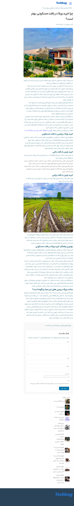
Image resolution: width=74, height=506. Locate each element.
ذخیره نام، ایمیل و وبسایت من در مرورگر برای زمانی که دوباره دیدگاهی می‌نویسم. (49, 384)
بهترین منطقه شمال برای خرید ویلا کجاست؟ (38, 130)
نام (68, 358)
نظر (67, 342)
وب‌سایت (67, 374)
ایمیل (67, 366)
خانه (70, 8)
